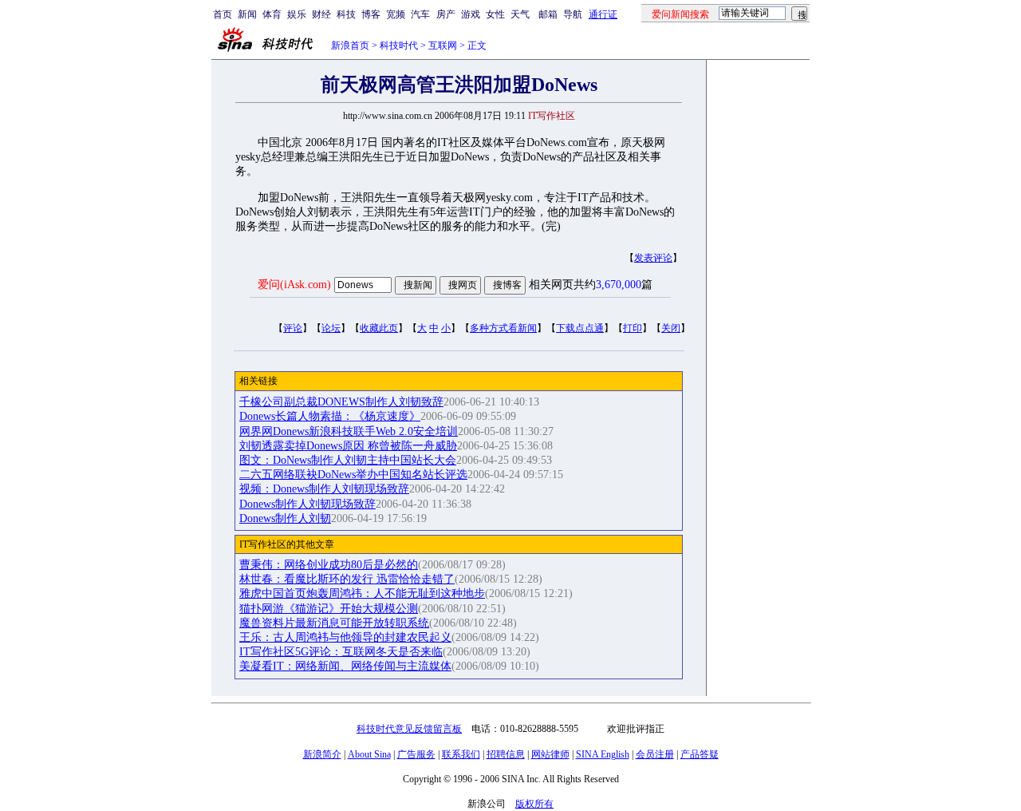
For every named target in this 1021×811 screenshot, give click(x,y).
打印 (632, 328)
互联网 (442, 45)
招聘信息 (506, 754)
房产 (445, 14)
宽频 (395, 14)
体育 (272, 14)
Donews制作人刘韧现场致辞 (307, 504)
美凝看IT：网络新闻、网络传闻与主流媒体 (345, 666)
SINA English (602, 754)
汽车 (420, 14)
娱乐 (296, 14)
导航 (572, 14)
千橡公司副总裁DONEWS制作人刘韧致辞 (341, 402)
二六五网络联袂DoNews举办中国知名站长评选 (353, 475)
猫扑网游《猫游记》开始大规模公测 (328, 609)
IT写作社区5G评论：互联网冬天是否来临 (341, 652)
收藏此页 (379, 328)
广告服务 (416, 754)
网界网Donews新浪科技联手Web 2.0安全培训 (348, 431)
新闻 (247, 14)
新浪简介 (322, 754)
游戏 (470, 14)
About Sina (369, 754)
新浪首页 (350, 45)
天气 (520, 14)
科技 (346, 14)
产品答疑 (699, 754)
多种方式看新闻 (503, 328)
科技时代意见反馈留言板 (409, 728)
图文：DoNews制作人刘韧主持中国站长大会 (347, 460)
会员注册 (655, 754)
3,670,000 (618, 285)
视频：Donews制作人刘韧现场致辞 (324, 489)
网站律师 (550, 754)
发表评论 (653, 257)
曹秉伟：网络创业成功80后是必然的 (328, 565)
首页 (222, 14)
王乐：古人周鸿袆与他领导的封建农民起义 (345, 637)
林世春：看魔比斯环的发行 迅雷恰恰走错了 (347, 579)
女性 (495, 14)
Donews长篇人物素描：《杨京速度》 (329, 416)
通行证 (603, 14)
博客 (370, 14)
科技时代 (399, 45)
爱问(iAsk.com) (294, 285)
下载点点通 (580, 328)
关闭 (670, 328)
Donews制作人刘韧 (285, 518)
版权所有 (534, 803)
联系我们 (461, 754)
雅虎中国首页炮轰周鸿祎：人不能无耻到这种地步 (362, 593)
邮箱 (548, 14)
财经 (321, 14)
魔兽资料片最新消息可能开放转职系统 (334, 623)
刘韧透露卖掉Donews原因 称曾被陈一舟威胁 (348, 446)
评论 (292, 328)
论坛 (331, 328)
